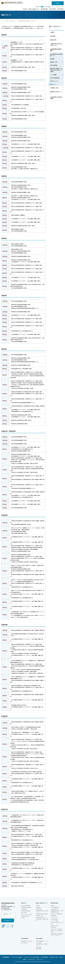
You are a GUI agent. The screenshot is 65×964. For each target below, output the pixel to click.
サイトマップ (39, 959)
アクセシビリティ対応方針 (16, 957)
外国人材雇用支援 (54, 919)
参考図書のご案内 (54, 88)
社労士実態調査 (53, 65)
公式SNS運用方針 (44, 957)
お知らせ (61, 957)
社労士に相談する (52, 9)
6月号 (4, 55)
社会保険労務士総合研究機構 (24, 21)
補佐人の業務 (23, 912)
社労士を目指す (61, 9)
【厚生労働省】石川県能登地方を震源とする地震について (57, 934)
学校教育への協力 (54, 925)
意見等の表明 (53, 40)
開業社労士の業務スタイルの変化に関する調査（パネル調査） (56, 70)
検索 (63, 7)
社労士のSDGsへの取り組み (56, 929)
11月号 (4, 88)
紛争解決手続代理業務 (25, 911)
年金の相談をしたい (25, 942)
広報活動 (23, 918)
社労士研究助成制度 (54, 78)
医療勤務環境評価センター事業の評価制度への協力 (57, 911)
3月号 (4, 160)
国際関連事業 (53, 915)
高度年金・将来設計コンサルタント (57, 923)
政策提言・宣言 (53, 62)
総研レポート (53, 84)
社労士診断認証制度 (55, 907)
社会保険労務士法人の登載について (42, 944)
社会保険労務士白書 (25, 916)
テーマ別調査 (53, 74)
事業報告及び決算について (55, 92)
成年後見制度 (53, 927)
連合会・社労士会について (34, 9)
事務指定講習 (38, 948)
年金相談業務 (23, 909)
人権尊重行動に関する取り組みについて (55, 44)
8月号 (4, 203)
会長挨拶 (52, 32)
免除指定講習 (38, 947)
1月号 (4, 70)
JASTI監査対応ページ (55, 909)
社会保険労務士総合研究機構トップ (56, 54)
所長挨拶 (52, 59)
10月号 (4, 92)
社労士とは (25, 9)
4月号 (4, 62)
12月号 (4, 83)
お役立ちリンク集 (53, 957)
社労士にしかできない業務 (26, 914)
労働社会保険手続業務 (25, 905)
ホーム (2, 21)
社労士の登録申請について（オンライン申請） (42, 941)
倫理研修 (52, 905)
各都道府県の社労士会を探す (27, 941)
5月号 (4, 104)
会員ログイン (58, 3)
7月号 (4, 206)
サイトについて (31, 959)
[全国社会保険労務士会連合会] (12, 2)
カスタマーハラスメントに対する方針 (31, 957)
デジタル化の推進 (54, 920)
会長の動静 (52, 36)
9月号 (4, 144)
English (48, 6)
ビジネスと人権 (54, 917)
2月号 (4, 67)
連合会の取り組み (44, 9)
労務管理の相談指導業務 (26, 907)
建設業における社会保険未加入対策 (57, 931)
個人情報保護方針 (5, 957)
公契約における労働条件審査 (56, 913)
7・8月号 (5, 96)
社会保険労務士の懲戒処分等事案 (56, 97)
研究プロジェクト (54, 81)
